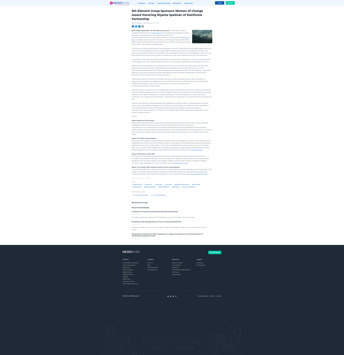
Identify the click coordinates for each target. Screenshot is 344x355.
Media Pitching (127, 272)
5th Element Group (137, 184)
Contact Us (200, 262)
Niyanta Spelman (137, 187)
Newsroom (175, 267)
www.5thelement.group (179, 163)
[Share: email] (142, 26)
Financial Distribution (129, 265)
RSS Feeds (175, 272)
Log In (220, 3)
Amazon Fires (148, 184)
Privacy (212, 296)
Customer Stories (152, 267)
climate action (158, 184)
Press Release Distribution (131, 262)
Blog (148, 265)
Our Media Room (152, 269)
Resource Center (177, 262)
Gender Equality (196, 184)
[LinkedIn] (173, 296)
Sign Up (230, 3)
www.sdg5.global (197, 150)
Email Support (201, 265)
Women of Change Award (188, 187)
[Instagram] (175, 296)
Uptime (218, 296)
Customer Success (128, 281)
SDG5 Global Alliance (164, 187)
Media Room (126, 279)
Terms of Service (202, 296)
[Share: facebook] (132, 26)
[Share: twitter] (136, 26)
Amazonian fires (157, 33)
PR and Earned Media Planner (181, 269)
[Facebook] (168, 296)
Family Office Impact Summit (181, 184)
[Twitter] (170, 296)
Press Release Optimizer (130, 283)
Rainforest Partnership (150, 187)
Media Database (128, 269)
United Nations (175, 187)
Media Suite (126, 267)
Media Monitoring (128, 274)
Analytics (125, 276)
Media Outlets (176, 274)
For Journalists (176, 265)
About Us (150, 262)
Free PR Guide (215, 252)
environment (168, 184)
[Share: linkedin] (139, 26)
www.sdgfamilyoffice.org (199, 174)
